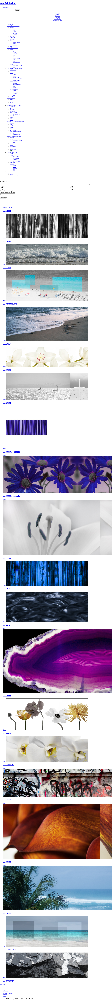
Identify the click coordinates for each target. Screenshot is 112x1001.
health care (12, 125)
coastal (11, 99)
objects (15, 93)
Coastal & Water (11, 98)
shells (11, 102)
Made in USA (57, 19)
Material (2, 191)
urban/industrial (14, 89)
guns (11, 143)
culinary (12, 137)
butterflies (15, 54)
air (13, 51)
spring (14, 167)
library (11, 71)
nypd (11, 150)
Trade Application (57, 20)
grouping (12, 111)
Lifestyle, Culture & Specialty (14, 136)
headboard (12, 106)
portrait (15, 61)
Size (2, 192)
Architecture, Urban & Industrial (15, 68)
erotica (11, 139)
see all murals (16, 42)
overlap (12, 115)
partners (58, 17)
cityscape (15, 92)
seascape (12, 101)
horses (11, 64)
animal (15, 45)
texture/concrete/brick (18, 78)
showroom (57, 16)
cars (14, 86)
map (14, 95)
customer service (7, 993)
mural (11, 40)
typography (13, 149)
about (4, 990)
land (14, 59)
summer (15, 168)
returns (5, 994)
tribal (11, 148)
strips (11, 117)
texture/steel (16, 77)
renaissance (13, 146)
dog (14, 55)
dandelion (15, 159)
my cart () (6, 7)
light (14, 30)
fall (14, 170)
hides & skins (16, 58)
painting (15, 31)
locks (14, 76)
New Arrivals (10, 24)
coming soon (16, 134)
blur (14, 29)
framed (11, 120)
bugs (14, 52)
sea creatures (16, 62)
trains (14, 87)
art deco (12, 36)
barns (14, 74)
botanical (12, 155)
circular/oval (16, 114)
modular (12, 109)
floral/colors (16, 158)
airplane (15, 83)
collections (57, 13)
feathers (15, 56)
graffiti (11, 96)
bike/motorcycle (17, 84)
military (12, 145)
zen (11, 46)
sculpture (12, 174)
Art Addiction (8, 3)
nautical (12, 103)
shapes (15, 33)
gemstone (12, 37)
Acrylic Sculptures (11, 172)
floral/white (16, 156)
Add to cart (3, 197)
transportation (13, 81)
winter (14, 165)
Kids (8, 171)
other (11, 118)
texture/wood (16, 80)
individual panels (17, 65)
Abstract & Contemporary (13, 26)
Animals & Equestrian (12, 48)
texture (15, 34)
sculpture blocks (14, 175)
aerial (11, 153)
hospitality (12, 127)
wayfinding (13, 130)
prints (57, 14)
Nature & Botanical (12, 152)
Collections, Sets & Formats (14, 105)
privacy (5, 996)
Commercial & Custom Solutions (15, 121)
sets (14, 67)
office (11, 124)
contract (12, 123)
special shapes (13, 112)
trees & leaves (16, 161)
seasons (12, 164)
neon (14, 90)
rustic (11, 73)
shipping (5, 991)
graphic (12, 39)
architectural (13, 70)
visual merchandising (15, 131)
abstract (12, 27)
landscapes (12, 162)
